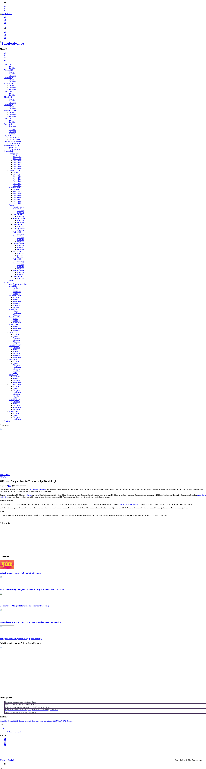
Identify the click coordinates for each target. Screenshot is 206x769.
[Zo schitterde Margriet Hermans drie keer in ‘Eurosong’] (7, 602)
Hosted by (7, 721)
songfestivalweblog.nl (32, 721)
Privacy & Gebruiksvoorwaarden (11, 732)
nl (5, 6)
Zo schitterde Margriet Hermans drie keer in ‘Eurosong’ (24, 606)
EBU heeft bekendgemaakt (38, 489)
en (5, 10)
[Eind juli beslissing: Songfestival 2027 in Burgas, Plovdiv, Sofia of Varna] (7, 585)
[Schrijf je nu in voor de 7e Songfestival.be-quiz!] (7, 569)
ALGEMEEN (5, 475)
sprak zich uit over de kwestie (128, 504)
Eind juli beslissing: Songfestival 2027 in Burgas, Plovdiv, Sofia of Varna (32, 589)
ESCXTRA (57, 721)
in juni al (29, 495)
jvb (10, 486)
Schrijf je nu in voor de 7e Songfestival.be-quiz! (21, 573)
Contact (2, 728)
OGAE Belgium (66, 721)
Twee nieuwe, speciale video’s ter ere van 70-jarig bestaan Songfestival (30, 622)
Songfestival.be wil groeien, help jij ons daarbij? (21, 639)
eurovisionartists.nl (46, 721)
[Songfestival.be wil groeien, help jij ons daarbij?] (7, 634)
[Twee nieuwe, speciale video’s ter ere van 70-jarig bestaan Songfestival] (7, 618)
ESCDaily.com (19, 721)
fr (4, 8)
